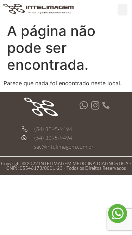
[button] (122, 10)
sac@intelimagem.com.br (64, 146)
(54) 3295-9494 (53, 128)
